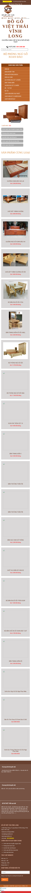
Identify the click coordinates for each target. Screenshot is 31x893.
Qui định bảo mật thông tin (9, 137)
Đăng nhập (17, 4)
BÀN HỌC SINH (9, 77)
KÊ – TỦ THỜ (8, 88)
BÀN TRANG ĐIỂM (9, 82)
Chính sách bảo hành (8, 145)
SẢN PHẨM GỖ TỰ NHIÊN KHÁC (13, 96)
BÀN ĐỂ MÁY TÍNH (10, 72)
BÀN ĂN (7, 69)
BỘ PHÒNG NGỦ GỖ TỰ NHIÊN (12, 80)
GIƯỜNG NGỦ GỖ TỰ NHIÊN (12, 85)
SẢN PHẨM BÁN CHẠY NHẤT (12, 93)
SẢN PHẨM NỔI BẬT (10, 99)
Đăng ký (12, 4)
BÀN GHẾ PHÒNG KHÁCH (11, 74)
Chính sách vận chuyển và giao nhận (12, 129)
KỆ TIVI (6, 91)
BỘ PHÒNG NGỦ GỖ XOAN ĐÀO (19, 1)
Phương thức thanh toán (8, 133)
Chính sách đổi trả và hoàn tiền (10, 141)
